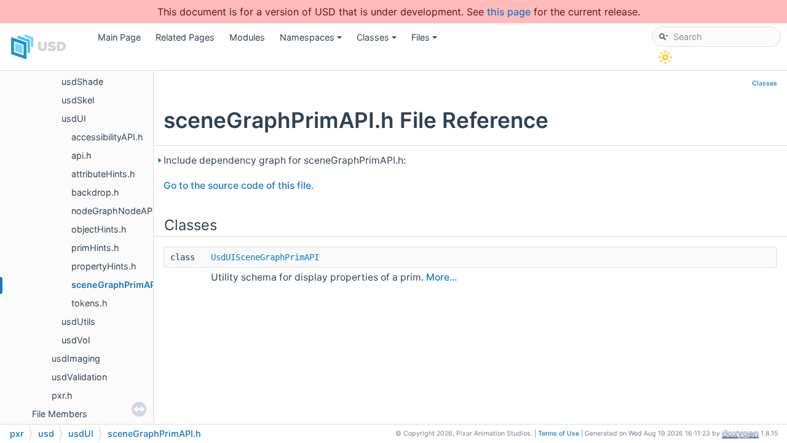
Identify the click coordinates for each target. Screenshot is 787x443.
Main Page (119, 37)
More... (441, 277)
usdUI (73, 118)
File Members (59, 414)
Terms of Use (558, 433)
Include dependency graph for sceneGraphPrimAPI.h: (285, 160)
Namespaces (312, 40)
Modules (247, 37)
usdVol (75, 340)
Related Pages (185, 37)
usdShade (82, 81)
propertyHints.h (103, 266)
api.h (81, 155)
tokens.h (89, 303)
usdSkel (77, 100)
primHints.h (95, 247)
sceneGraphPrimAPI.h (118, 284)
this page (509, 12)
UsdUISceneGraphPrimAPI (265, 257)
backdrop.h (95, 192)
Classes (377, 40)
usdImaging (76, 358)
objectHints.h (99, 229)
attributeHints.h (103, 174)
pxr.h (62, 395)
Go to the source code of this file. (239, 185)
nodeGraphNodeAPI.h (117, 211)
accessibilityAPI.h (107, 137)
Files (425, 40)
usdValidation (79, 377)
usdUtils (78, 321)
